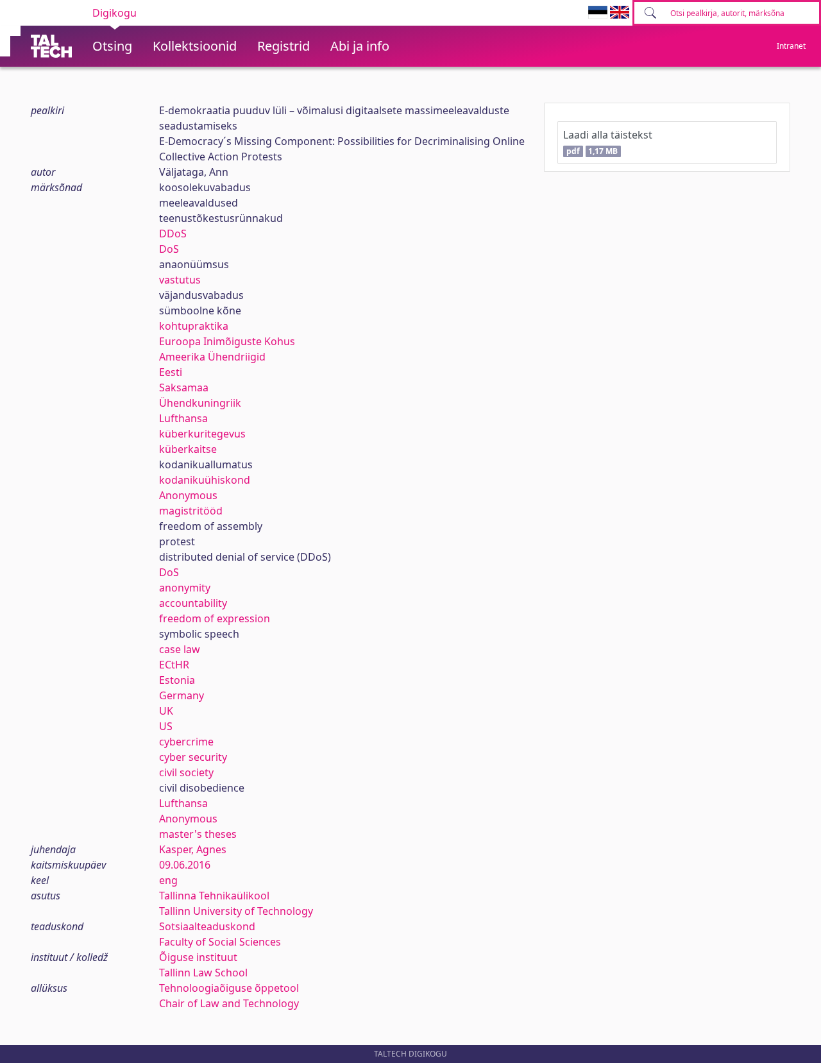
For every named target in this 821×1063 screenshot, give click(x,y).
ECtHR (174, 665)
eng (168, 880)
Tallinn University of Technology (236, 911)
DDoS (173, 233)
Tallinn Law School (203, 972)
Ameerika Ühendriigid (212, 357)
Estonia (177, 680)
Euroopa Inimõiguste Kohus (227, 341)
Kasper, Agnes (192, 849)
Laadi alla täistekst (607, 142)
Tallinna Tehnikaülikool (214, 896)
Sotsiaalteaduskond (207, 926)
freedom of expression (214, 618)
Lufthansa (183, 418)
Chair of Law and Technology (229, 1003)
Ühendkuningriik (200, 403)
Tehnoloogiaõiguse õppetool (229, 988)
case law (179, 649)
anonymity (184, 588)
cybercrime (186, 742)
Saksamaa (183, 387)
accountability (193, 603)
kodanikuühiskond (204, 480)
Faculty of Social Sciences (220, 942)
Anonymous (188, 495)
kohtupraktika (193, 326)
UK (166, 711)
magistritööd (191, 511)
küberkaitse (188, 449)
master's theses (198, 834)
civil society (186, 772)
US (166, 726)
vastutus (180, 280)
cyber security (193, 757)
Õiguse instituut (198, 957)
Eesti (170, 372)
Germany (181, 695)
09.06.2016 (184, 865)
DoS (169, 249)
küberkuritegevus (202, 434)
